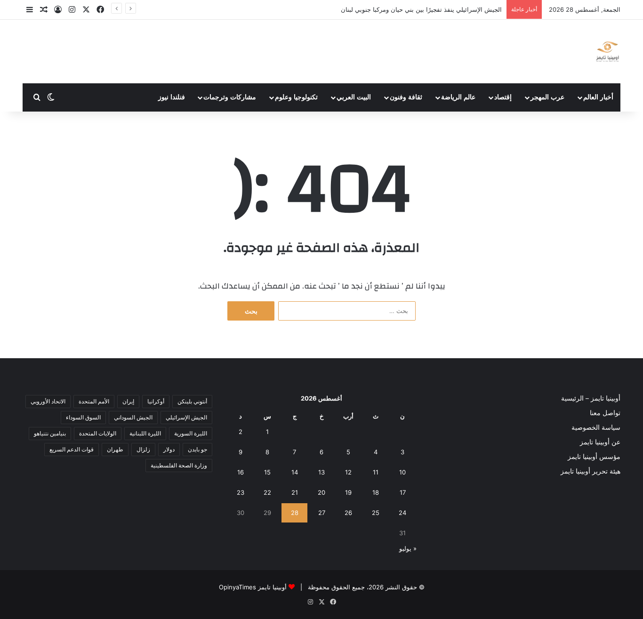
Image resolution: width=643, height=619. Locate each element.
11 (375, 472)
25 (375, 512)
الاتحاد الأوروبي (48, 401)
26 (348, 512)
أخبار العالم (598, 97)
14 (294, 472)
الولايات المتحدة (97, 433)
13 (321, 472)
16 (240, 472)
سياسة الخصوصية (595, 427)
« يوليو (408, 548)
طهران (115, 449)
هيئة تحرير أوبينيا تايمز (590, 471)
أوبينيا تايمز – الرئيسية (590, 398)
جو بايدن (197, 449)
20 (321, 492)
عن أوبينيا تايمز (600, 442)
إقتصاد (503, 97)
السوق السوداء (83, 417)
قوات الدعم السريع (71, 449)
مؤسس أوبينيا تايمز (594, 456)
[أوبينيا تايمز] (607, 51)
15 (267, 472)
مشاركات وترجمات (229, 97)
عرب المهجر (547, 97)
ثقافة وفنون (406, 97)
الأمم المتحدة (94, 401)
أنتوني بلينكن (192, 401)
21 (294, 492)
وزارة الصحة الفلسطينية (179, 465)
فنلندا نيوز (171, 97)
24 (402, 512)
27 (321, 512)
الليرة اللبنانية (145, 433)
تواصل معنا (605, 413)
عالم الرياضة (458, 97)
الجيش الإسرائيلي (186, 417)
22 (267, 492)
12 (348, 472)
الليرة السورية (190, 433)
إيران (128, 401)
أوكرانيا (155, 401)
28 (294, 512)
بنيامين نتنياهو (50, 433)
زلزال (143, 449)
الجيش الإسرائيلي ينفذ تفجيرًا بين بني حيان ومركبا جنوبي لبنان (421, 9)
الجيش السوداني (133, 417)
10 (402, 472)
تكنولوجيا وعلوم (296, 97)
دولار (169, 449)
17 (403, 492)
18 (375, 492)
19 (348, 492)
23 (240, 492)
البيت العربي (354, 97)
